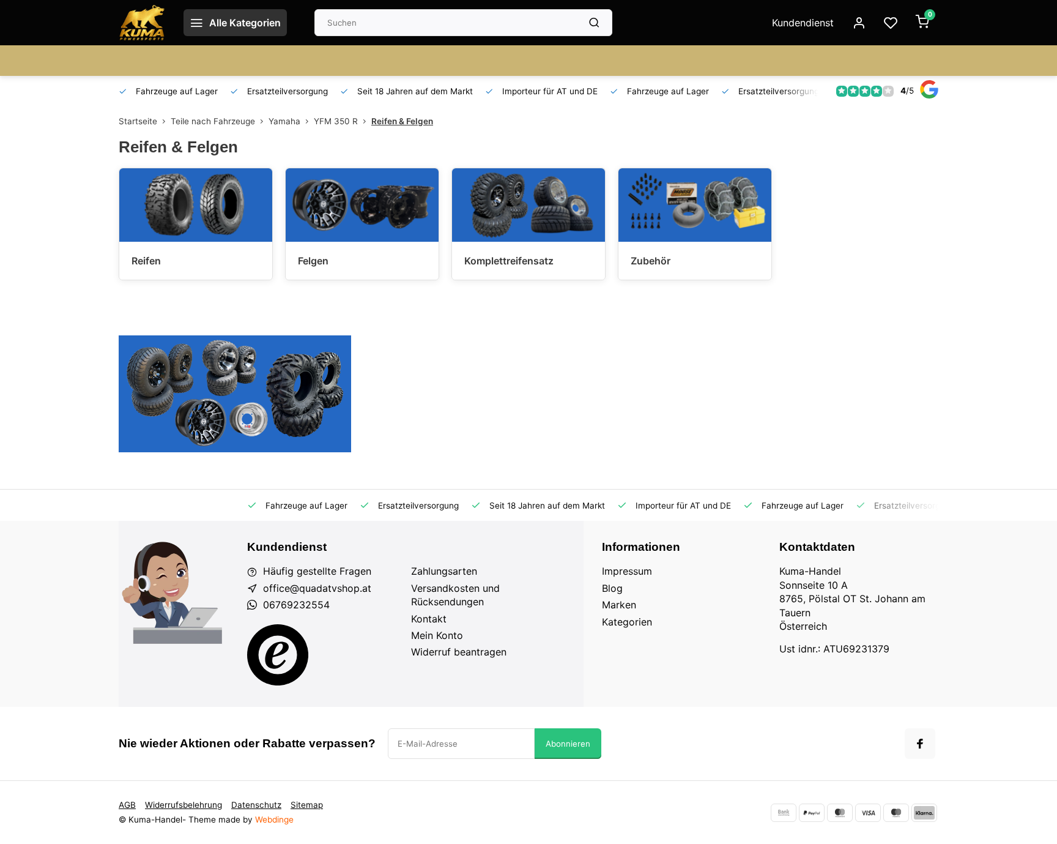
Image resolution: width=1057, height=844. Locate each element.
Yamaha (284, 121)
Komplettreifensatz (509, 261)
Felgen (313, 261)
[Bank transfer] (783, 813)
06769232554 (296, 605)
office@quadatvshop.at (317, 588)
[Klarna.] (924, 813)
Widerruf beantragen (458, 652)
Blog (612, 588)
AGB (127, 805)
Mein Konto (437, 635)
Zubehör (650, 261)
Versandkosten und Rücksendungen (455, 595)
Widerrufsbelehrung (183, 805)
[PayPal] (812, 813)
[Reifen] (195, 205)
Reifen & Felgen (402, 121)
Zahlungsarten (444, 571)
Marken (619, 605)
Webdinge (274, 819)
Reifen (146, 261)
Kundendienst (803, 23)
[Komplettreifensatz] (528, 205)
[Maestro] (896, 813)
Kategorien (627, 622)
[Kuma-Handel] (142, 22)
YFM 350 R (336, 121)
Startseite (138, 121)
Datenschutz (256, 805)
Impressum (627, 571)
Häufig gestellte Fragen (317, 571)
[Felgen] (362, 205)
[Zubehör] (694, 205)
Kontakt (429, 619)
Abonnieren (568, 744)
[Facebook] (920, 743)
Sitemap (307, 805)
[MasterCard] (840, 813)
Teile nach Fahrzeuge (213, 121)
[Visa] (868, 813)
